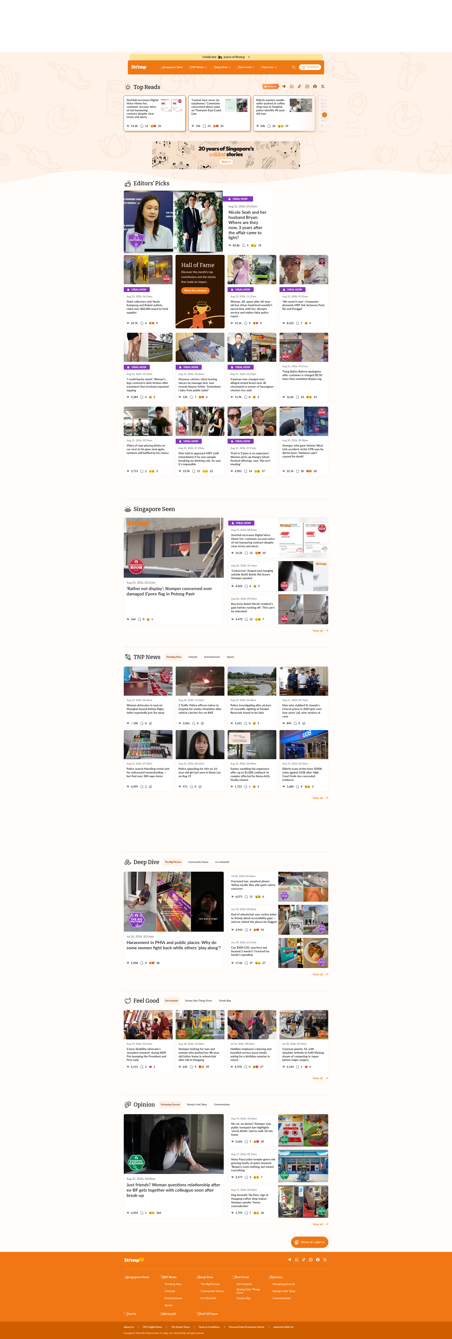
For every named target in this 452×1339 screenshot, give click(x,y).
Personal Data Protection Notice (246, 1327)
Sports (169, 1305)
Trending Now (173, 1284)
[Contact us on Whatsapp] (291, 86)
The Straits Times (180, 1327)
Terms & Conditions (209, 1327)
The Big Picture (210, 1284)
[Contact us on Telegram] (283, 86)
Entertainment (173, 1298)
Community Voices (212, 1291)
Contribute (312, 67)
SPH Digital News (152, 1327)
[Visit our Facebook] (315, 86)
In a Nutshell (208, 1298)
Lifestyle (170, 1291)
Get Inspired (244, 1284)
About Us (129, 1327)
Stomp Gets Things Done (248, 1291)
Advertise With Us (283, 1327)
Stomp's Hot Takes (284, 1291)
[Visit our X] (322, 86)
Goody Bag (243, 1298)
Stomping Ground (284, 1284)
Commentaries (282, 1298)
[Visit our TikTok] (299, 86)
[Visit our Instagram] (307, 86)
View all (318, 630)
